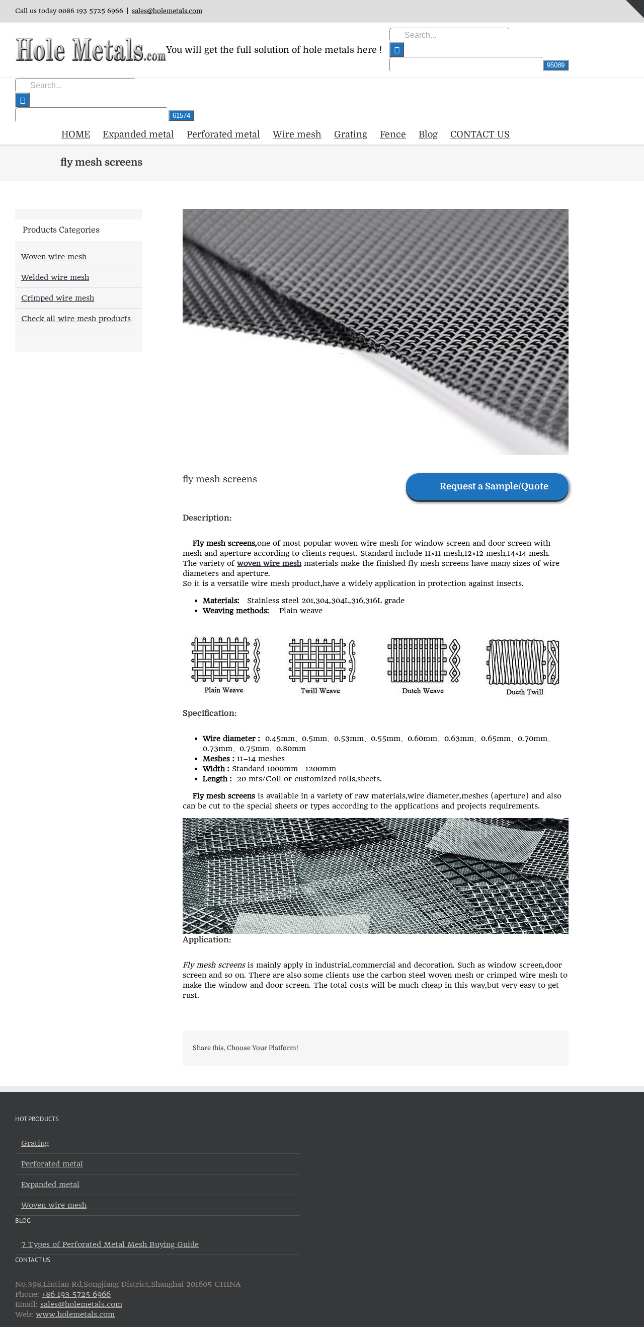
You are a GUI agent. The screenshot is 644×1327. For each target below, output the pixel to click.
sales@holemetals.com (167, 11)
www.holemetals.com (75, 1314)
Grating (35, 1143)
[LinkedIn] (486, 1048)
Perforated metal (52, 1163)
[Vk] (534, 1048)
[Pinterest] (518, 1048)
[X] (454, 1048)
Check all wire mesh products (76, 318)
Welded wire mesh (55, 277)
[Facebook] (438, 1048)
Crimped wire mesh (57, 298)
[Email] (550, 1048)
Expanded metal (50, 1184)
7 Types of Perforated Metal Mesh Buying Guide (110, 1244)
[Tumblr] (502, 1048)
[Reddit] (470, 1048)
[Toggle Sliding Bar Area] (635, 9)
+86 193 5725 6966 (76, 1294)
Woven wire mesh (54, 256)
